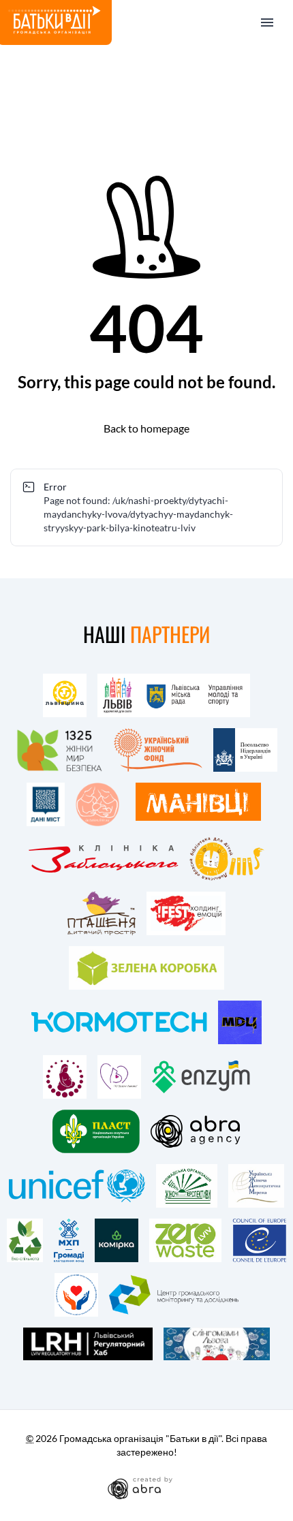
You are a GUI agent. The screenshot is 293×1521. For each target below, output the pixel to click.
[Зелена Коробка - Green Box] (146, 968)
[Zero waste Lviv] (185, 1240)
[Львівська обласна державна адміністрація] (65, 695)
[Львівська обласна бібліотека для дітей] (226, 859)
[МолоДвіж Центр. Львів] (240, 1022)
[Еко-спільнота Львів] (25, 1240)
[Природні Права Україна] (65, 1077)
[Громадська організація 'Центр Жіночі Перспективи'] (186, 1186)
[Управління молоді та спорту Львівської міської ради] (174, 695)
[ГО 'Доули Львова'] (119, 1077)
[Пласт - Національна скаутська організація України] (96, 1131)
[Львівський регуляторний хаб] (88, 1344)
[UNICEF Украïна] (77, 1186)
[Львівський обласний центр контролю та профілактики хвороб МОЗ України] (76, 1295)
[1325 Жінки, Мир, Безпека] (59, 750)
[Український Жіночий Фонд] (158, 750)
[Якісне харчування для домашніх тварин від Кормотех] (119, 1022)
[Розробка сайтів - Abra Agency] (146, 1487)
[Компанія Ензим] (201, 1077)
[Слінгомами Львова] (217, 1344)
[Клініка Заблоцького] (104, 859)
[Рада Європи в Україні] (259, 1240)
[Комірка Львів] (116, 1240)
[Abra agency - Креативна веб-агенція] (196, 1131)
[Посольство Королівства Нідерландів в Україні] (245, 750)
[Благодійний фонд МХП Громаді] (69, 1240)
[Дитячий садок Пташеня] (101, 913)
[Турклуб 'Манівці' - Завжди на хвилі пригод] (198, 802)
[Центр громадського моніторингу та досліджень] (174, 1295)
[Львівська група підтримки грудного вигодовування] (97, 804)
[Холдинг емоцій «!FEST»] (186, 913)
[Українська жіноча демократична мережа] (256, 1186)
